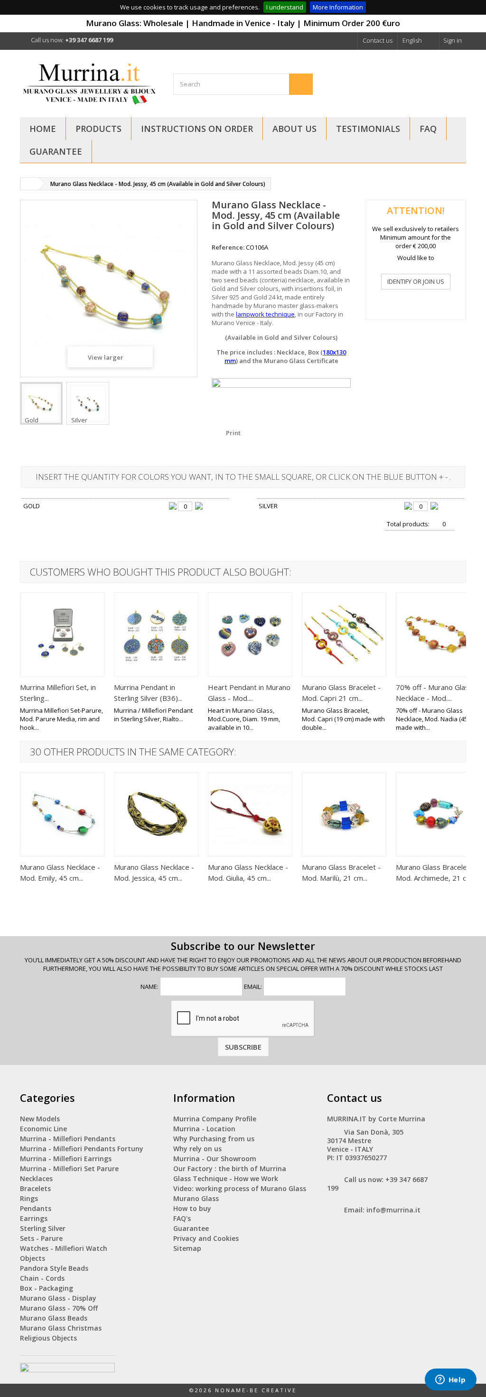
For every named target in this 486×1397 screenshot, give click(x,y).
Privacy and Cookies (206, 1238)
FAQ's (182, 1218)
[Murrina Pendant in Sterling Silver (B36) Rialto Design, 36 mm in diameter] (156, 634)
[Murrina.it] (89, 82)
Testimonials (368, 128)
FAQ (428, 128)
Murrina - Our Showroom (214, 1158)
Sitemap (187, 1248)
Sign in (452, 40)
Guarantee (55, 151)
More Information (338, 7)
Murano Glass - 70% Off (59, 1308)
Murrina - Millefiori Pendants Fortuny (81, 1148)
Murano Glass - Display (58, 1298)
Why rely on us (197, 1148)
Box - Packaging (46, 1288)
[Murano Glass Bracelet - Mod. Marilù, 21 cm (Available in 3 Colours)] (344, 814)
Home (42, 128)
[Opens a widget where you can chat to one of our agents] (450, 1380)
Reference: (228, 247)
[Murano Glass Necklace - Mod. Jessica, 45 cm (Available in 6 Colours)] (156, 814)
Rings (29, 1198)
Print (233, 432)
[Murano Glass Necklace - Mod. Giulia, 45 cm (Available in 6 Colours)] (250, 814)
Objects (32, 1258)
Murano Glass (196, 1198)
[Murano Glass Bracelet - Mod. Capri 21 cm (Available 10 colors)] (344, 634)
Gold (31, 420)
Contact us (378, 40)
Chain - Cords (42, 1278)
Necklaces (36, 1178)
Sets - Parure (41, 1238)
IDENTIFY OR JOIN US (415, 281)
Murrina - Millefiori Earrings (66, 1158)
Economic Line (43, 1128)
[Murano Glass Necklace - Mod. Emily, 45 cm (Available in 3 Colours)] (62, 814)
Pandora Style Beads (54, 1268)
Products (98, 128)
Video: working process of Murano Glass (239, 1188)
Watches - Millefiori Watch (63, 1248)
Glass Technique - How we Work (225, 1178)
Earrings (33, 1218)
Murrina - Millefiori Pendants (67, 1138)
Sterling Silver (42, 1228)
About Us (294, 128)
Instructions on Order (197, 128)
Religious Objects (48, 1337)
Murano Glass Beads (53, 1317)
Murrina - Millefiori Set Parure (69, 1168)
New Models (40, 1118)
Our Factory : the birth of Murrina (229, 1168)
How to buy (192, 1208)
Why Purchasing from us (213, 1138)
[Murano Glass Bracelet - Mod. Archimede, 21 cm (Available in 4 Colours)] (438, 814)
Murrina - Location (204, 1128)
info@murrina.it (393, 1209)
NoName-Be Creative (256, 1390)
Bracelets (35, 1188)
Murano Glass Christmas (61, 1327)
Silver (79, 420)
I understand (284, 7)
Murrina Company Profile (214, 1118)
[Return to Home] (30, 184)
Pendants (35, 1208)
